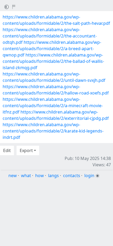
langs (53, 175)
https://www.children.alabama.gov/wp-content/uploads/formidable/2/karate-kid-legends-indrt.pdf (53, 131)
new (12, 175)
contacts (71, 175)
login (89, 175)
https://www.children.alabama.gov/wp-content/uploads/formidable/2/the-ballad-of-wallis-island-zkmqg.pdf (53, 61)
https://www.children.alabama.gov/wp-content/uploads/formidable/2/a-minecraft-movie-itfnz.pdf (53, 105)
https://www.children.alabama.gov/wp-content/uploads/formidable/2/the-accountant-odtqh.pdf (50, 36)
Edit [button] (7, 150)
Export (26, 150)
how (39, 175)
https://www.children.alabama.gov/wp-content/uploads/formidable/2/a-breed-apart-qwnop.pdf (52, 48)
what (26, 175)
